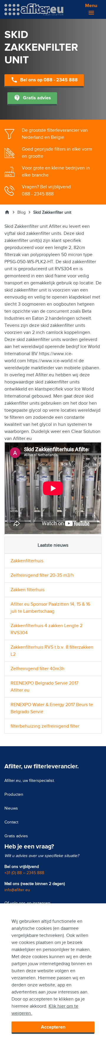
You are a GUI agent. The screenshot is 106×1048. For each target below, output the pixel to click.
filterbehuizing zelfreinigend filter (45, 726)
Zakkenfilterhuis (27, 560)
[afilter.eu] (33, 9)
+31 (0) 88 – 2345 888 (24, 873)
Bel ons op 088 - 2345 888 (44, 79)
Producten (13, 794)
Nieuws (11, 808)
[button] (88, 9)
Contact (11, 822)
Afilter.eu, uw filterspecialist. (29, 780)
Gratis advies (32, 97)
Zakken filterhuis (27, 589)
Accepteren (53, 1027)
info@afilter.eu (17, 890)
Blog (21, 212)
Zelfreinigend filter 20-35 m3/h (42, 575)
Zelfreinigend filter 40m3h (37, 668)
